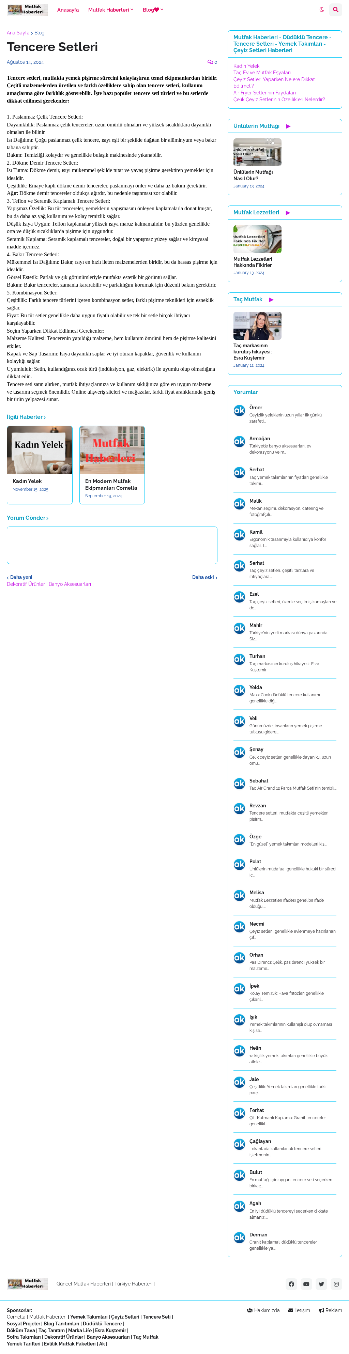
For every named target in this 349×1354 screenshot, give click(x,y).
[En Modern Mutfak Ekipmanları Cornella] (112, 450)
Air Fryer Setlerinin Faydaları (264, 92)
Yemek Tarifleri (24, 1344)
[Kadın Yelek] (39, 450)
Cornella (16, 1317)
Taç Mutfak (145, 1337)
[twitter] (321, 1284)
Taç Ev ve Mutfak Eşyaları (262, 72)
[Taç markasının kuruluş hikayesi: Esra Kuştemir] (257, 326)
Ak (102, 1344)
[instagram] (336, 1284)
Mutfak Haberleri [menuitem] (108, 10)
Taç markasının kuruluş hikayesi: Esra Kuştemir (252, 352)
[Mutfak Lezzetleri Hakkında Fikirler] (257, 239)
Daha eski (203, 577)
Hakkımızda (266, 1310)
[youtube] (306, 1284)
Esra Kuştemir (110, 1330)
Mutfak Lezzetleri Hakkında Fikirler (252, 262)
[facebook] (291, 1284)
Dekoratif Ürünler (26, 584)
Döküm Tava (21, 1330)
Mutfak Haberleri (47, 1317)
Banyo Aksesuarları (70, 584)
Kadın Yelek (27, 481)
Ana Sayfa (18, 32)
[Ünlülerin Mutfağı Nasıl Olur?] (257, 152)
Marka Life (80, 1330)
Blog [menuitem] (148, 10)
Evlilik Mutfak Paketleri (70, 1344)
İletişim (301, 1310)
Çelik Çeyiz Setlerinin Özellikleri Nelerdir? (279, 99)
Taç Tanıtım (52, 1330)
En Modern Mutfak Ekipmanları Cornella (111, 484)
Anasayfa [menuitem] (68, 10)
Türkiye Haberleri (133, 1284)
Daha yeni (21, 577)
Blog (39, 32)
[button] (321, 9)
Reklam (333, 1310)
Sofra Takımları (24, 1337)
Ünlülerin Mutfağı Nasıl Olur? (253, 175)
